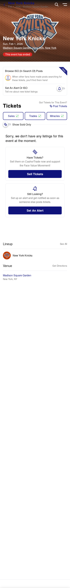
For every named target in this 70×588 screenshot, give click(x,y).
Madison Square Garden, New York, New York (29, 48)
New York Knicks (21, 2)
